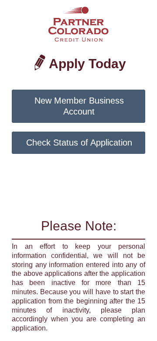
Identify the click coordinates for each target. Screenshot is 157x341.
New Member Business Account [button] (79, 106)
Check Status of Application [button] (79, 142)
